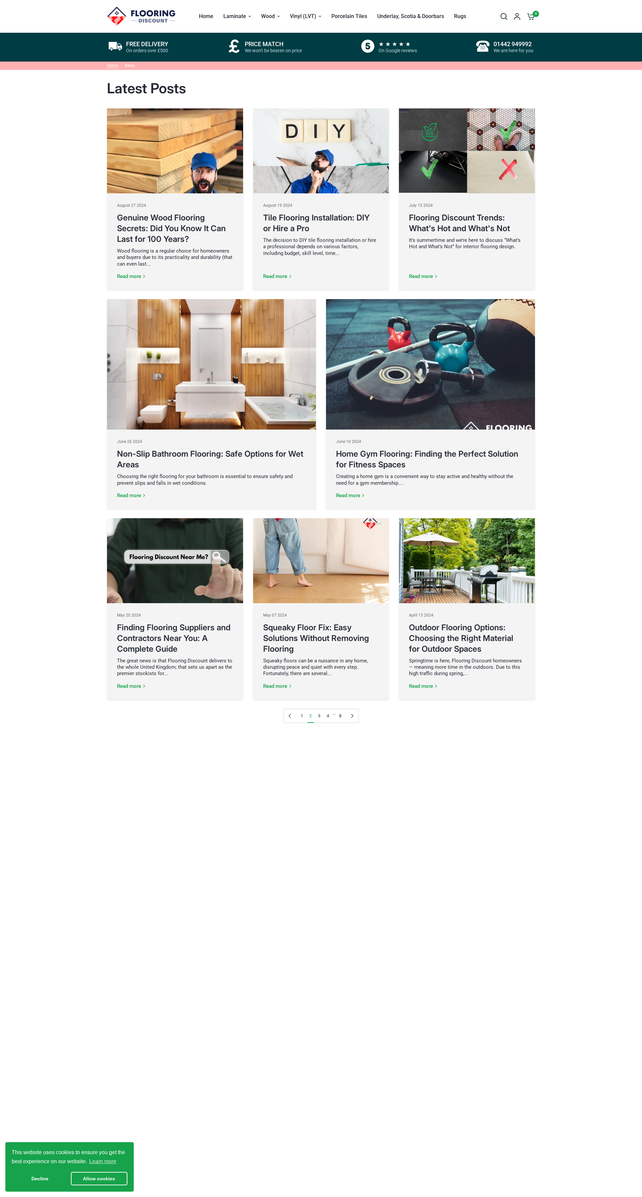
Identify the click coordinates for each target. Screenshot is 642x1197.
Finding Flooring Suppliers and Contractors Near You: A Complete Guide (173, 638)
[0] (529, 16)
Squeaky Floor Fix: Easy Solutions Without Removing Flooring (316, 638)
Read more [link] (129, 276)
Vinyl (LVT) (303, 16)
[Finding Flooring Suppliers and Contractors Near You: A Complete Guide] (175, 560)
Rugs (460, 16)
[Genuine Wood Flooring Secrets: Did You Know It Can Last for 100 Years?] (175, 150)
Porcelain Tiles (349, 16)
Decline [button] (39, 1178)
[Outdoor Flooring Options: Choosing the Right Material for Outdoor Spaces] (467, 560)
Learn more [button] (102, 1161)
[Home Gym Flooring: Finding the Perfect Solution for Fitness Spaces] (430, 364)
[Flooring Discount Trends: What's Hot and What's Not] (467, 150)
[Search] (504, 16)
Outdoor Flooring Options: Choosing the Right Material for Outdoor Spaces (461, 638)
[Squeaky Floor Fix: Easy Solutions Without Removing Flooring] (321, 560)
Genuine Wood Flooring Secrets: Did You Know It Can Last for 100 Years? (171, 228)
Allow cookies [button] (99, 1178)
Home (206, 16)
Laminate (234, 16)
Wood (268, 16)
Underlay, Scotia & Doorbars (410, 16)
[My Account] (517, 16)
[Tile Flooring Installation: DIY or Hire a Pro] (321, 150)
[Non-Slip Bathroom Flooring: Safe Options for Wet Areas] (211, 364)
